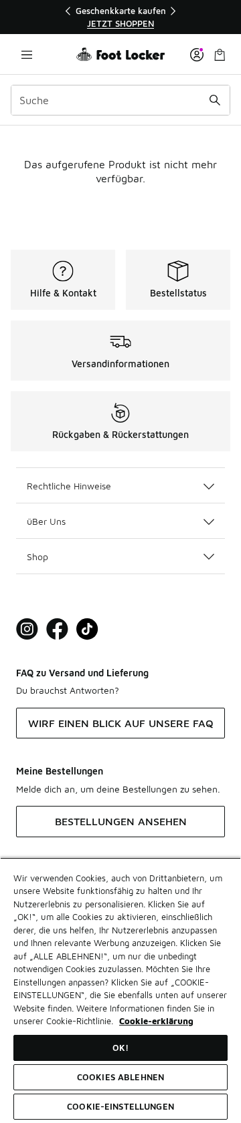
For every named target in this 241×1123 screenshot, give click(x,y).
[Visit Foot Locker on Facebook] (57, 629)
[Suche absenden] (215, 100)
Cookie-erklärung (156, 1021)
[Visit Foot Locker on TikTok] (87, 629)
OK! (120, 1047)
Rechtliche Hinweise (69, 485)
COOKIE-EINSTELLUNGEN (120, 1106)
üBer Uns (46, 521)
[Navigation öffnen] (26, 54)
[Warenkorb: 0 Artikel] (219, 54)
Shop (37, 556)
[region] (120, 17)
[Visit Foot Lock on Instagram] (27, 629)
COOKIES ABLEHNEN (120, 1077)
